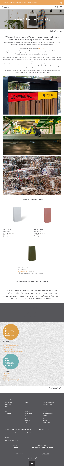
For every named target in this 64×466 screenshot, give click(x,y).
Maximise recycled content (11, 345)
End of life (6, 373)
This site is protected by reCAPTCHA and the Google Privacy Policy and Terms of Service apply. (27, 429)
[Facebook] (28, 458)
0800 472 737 (15, 440)
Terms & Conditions (9, 426)
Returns (45, 418)
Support (45, 411)
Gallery (26, 402)
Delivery (45, 415)
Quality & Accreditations (30, 418)
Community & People (48, 399)
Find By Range (8, 399)
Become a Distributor (48, 413)
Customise (28, 396)
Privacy (18, 426)
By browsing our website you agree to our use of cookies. (18, 432)
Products (7, 396)
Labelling (41, 48)
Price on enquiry (23, 271)
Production (6, 377)
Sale (6, 406)
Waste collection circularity (11, 379)
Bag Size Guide (8, 402)
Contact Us (33, 426)
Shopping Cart (46, 422)
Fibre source (6, 343)
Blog (6, 411)
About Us (27, 411)
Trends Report (8, 413)
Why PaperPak (28, 413)
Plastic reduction (8, 349)
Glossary (45, 420)
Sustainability (7, 30)
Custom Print (28, 399)
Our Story (27, 415)
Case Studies (8, 404)
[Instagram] (36, 458)
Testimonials (28, 420)
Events (26, 422)
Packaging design (8, 347)
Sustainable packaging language (13, 351)
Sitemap (25, 426)
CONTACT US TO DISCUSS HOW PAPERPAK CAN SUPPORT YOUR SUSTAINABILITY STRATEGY (32, 314)
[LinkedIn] (32, 458)
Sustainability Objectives (48, 402)
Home (3, 30)
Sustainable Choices (15, 30)
